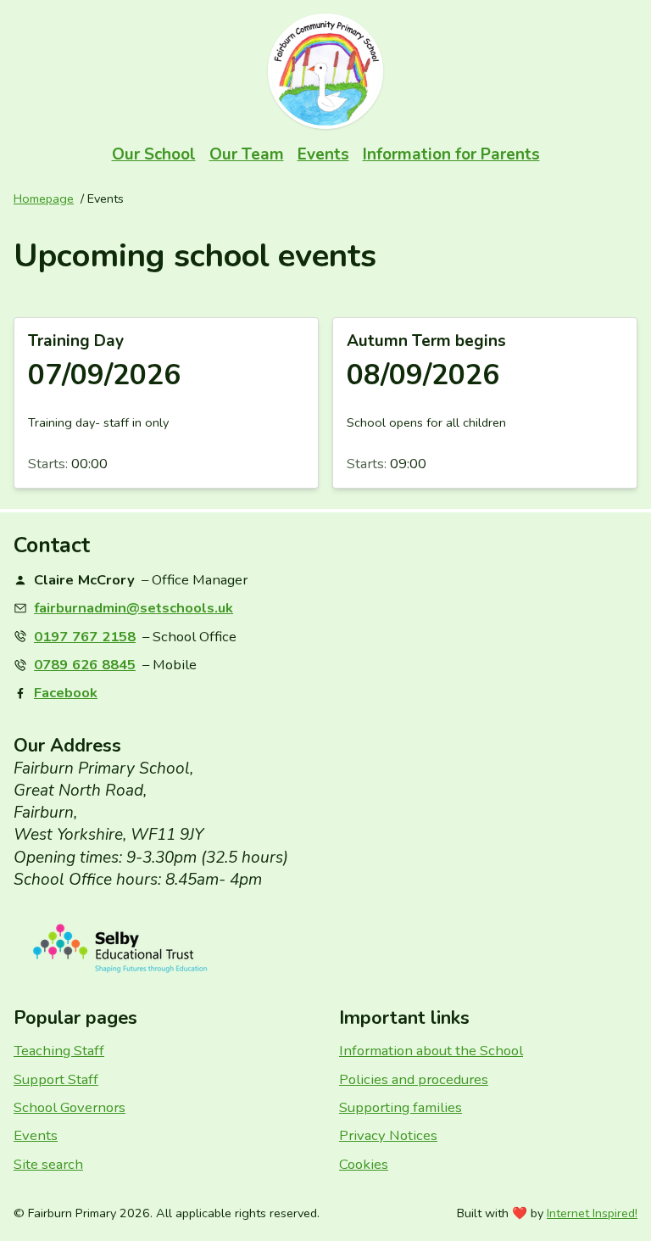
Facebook (65, 692)
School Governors (69, 1107)
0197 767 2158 (85, 636)
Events (323, 154)
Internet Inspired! (592, 1213)
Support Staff (56, 1079)
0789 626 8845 (85, 664)
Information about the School (431, 1050)
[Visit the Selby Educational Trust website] (325, 949)
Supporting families (400, 1107)
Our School (154, 154)
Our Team (246, 154)
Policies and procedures (413, 1079)
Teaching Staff (59, 1050)
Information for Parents (451, 154)
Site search (48, 1164)
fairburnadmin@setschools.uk (133, 608)
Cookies (363, 1164)
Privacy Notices (388, 1135)
